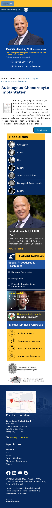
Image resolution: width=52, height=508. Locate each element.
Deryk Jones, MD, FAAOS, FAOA (24, 233)
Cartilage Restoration (21, 272)
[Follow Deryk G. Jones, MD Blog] (26, 473)
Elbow (20, 167)
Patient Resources (26, 325)
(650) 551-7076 (17, 432)
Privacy (26, 488)
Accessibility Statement (16, 493)
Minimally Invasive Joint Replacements (23, 285)
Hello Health (20, 296)
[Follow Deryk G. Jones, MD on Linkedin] (14, 473)
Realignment (17, 278)
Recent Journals (17, 78)
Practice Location (18, 415)
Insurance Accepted (29, 356)
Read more (42, 130)
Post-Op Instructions (29, 348)
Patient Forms (25, 333)
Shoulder (22, 144)
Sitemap (35, 488)
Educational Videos (28, 341)
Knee (20, 152)
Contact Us (34, 491)
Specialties (18, 137)
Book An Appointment (29, 66)
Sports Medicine (26, 175)
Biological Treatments (29, 183)
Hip (19, 160)
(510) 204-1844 (24, 61)
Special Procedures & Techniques (21, 264)
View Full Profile (16, 248)
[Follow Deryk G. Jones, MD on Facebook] (9, 473)
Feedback (10, 491)
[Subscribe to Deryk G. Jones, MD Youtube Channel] (20, 473)
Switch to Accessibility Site (10, 10)
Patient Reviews (31, 256)
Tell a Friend (21, 491)
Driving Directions (19, 437)
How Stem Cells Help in (29, 315)
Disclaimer (17, 488)
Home (4, 78)
